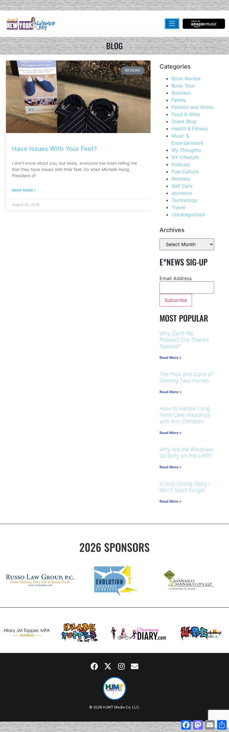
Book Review (186, 78)
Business (181, 93)
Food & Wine (185, 114)
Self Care (181, 186)
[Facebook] (94, 666)
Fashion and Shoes (192, 107)
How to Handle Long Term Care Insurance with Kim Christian (185, 414)
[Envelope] (135, 666)
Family (178, 100)
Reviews (180, 179)
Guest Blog (183, 121)
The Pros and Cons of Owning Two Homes (186, 377)
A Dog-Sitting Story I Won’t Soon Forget (185, 487)
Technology (184, 200)
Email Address (176, 278)
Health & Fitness (189, 129)
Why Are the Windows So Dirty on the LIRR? (186, 452)
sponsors (181, 193)
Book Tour (183, 86)
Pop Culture (184, 171)
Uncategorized (188, 214)
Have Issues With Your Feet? (54, 148)
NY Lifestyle (185, 157)
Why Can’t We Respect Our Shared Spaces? (184, 339)
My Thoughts (186, 150)
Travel (178, 207)
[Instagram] (121, 666)
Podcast (180, 164)
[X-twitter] (108, 666)
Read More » (24, 190)
